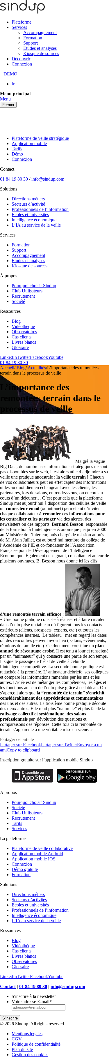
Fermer (8, 105)
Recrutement (23, 296)
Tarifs (17, 148)
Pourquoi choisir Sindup (34, 285)
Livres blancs (24, 342)
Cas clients (21, 336)
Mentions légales (27, 1033)
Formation (32, 37)
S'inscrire (10, 1018)
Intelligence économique (34, 219)
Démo (17, 153)
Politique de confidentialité (36, 1044)
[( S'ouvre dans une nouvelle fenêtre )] (32, 782)
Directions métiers (28, 198)
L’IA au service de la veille (36, 225)
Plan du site (22, 1049)
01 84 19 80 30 (14, 179)
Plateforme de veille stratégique (40, 138)
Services (19, 27)
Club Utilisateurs (27, 290)
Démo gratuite (25, 869)
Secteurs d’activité (28, 204)
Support (30, 42)
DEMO (10, 73)
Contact (8, 986)
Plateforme (21, 22)
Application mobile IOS (34, 858)
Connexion (22, 63)
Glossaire (20, 347)
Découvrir (21, 58)
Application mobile (29, 143)
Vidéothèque (23, 326)
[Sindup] (22, 12)
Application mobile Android (37, 853)
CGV (17, 1038)
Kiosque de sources (41, 53)
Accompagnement (40, 32)
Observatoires (24, 331)
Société (18, 301)
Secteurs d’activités (29, 899)
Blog (16, 321)
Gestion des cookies (30, 1054)
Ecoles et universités (30, 214)
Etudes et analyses (40, 48)
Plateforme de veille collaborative (42, 848)
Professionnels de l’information (40, 209)
